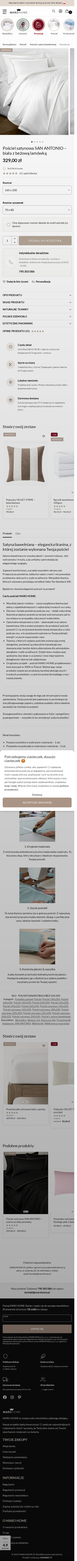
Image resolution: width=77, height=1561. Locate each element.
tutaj (7, 785)
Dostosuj (37, 794)
